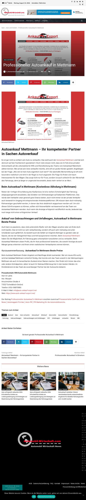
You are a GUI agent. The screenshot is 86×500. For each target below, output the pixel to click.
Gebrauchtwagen (16, 318)
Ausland (10, 315)
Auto (16, 315)
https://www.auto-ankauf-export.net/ (20, 293)
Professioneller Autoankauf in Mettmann (27, 299)
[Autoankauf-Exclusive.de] (4, 71)
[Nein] (83, 495)
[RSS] (82, 1)
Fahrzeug (5, 318)
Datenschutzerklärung (46, 497)
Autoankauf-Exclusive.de (16, 71)
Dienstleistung (73, 315)
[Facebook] (72, 1)
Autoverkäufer (62, 315)
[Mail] (80, 1)
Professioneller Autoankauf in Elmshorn (69, 355)
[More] (73, 82)
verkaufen (65, 318)
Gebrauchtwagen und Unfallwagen (34, 318)
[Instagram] (74, 1)
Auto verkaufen (25, 315)
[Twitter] (80, 4)
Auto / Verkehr (6, 389)
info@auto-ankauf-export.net (25, 290)
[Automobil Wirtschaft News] (40, 440)
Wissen (73, 318)
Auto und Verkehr (11, 28)
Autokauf (11, 258)
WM (78, 318)
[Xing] (82, 4)
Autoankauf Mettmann (65, 160)
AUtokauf (44, 315)
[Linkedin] (77, 1)
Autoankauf (35, 315)
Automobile (52, 315)
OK (34, 497)
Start (3, 28)
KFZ (48, 318)
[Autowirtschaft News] (13, 12)
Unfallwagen (56, 318)
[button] (82, 21)
